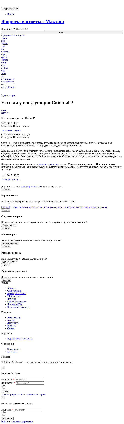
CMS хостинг (14, 290)
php (3, 40)
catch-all (5, 113)
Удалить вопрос (9, 262)
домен (4, 43)
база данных (7, 81)
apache (4, 57)
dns (3, 65)
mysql (4, 54)
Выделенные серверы (18, 307)
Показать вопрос (10, 243)
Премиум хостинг (16, 293)
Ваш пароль (8, 383)
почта (4, 62)
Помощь (11, 325)
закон (4, 38)
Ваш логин (7, 379)
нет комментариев (11, 130)
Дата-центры (14, 317)
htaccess (5, 51)
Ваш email (7, 409)
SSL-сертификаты (16, 301)
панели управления (48, 164)
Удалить (6, 280)
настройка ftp (8, 87)
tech (3, 84)
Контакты (12, 351)
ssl (2, 76)
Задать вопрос (8, 95)
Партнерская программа (19, 338)
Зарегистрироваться (11, 394)
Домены (11, 299)
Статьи (11, 328)
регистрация (7, 79)
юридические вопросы (13, 35)
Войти (10, 14)
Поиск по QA (8, 29)
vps (3, 46)
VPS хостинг (14, 296)
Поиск (62, 32)
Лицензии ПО (14, 304)
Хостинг (11, 288)
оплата (4, 60)
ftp (2, 49)
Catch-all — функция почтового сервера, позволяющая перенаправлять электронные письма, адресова (54, 207)
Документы (13, 323)
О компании (13, 349)
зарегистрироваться (30, 186)
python (4, 68)
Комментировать (11, 179)
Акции (10, 320)
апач (3, 73)
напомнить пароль (36, 394)
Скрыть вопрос (9, 225)
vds (3, 70)
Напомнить (7, 418)
